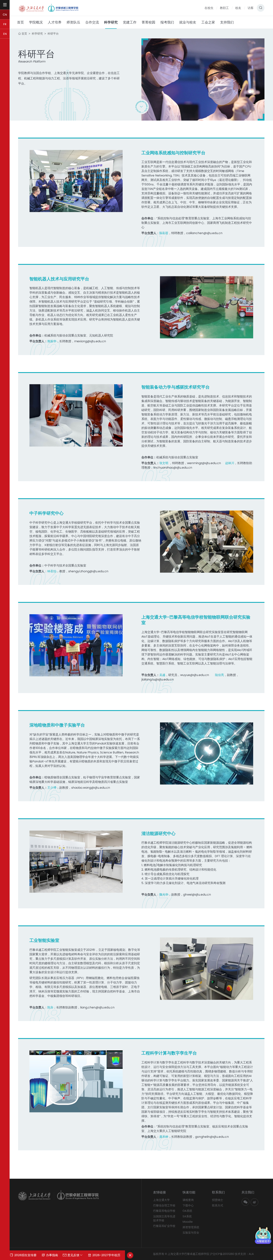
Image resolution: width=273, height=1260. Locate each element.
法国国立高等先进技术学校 (164, 1218)
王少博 (51, 787)
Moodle (188, 1222)
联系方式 (217, 1205)
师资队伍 (73, 22)
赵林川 (229, 463)
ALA (251, 1254)
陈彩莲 (163, 233)
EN (5, 34)
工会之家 (208, 22)
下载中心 (188, 1205)
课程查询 (188, 1200)
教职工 (224, 8)
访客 (251, 8)
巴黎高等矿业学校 (164, 1226)
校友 (238, 8)
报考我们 (167, 22)
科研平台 (53, 34)
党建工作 (129, 22)
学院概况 (36, 22)
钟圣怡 (51, 571)
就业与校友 (187, 22)
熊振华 (51, 341)
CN (5, 15)
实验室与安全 (191, 1233)
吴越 (162, 675)
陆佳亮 (219, 675)
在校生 (209, 8)
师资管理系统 (191, 1227)
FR (4, 24)
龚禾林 (163, 1137)
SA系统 (187, 1216)
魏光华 (163, 894)
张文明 (164, 463)
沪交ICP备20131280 (222, 1254)
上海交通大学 (161, 1200)
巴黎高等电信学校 (164, 1211)
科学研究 (111, 22)
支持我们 (227, 22)
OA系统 (187, 1211)
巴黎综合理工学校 (164, 1205)
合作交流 (92, 22)
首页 (20, 22)
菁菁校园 (148, 22)
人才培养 (54, 22)
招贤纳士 (217, 1200)
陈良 (50, 1007)
